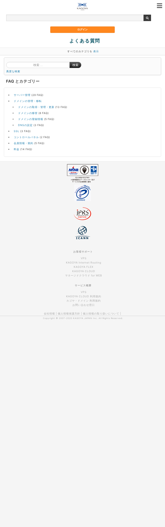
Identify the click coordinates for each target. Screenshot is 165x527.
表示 (96, 51)
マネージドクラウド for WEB (83, 275)
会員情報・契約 (23, 143)
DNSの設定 (25, 125)
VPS (84, 258)
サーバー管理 (22, 95)
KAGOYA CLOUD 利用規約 (83, 296)
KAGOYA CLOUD (83, 271)
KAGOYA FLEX (83, 266)
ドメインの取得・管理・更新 (36, 107)
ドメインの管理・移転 (28, 101)
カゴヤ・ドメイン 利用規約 (83, 300)
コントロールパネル (26, 137)
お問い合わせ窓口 (83, 305)
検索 (75, 65)
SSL (16, 131)
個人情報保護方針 (69, 313)
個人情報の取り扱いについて (101, 313)
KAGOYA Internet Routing (83, 262)
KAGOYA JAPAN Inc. (85, 318)
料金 (16, 149)
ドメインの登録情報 (30, 119)
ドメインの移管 (28, 113)
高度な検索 (13, 71)
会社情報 (49, 313)
